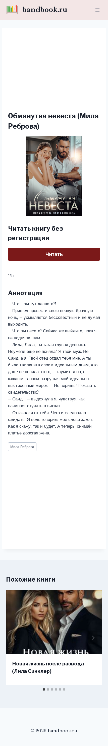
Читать (54, 254)
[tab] (44, 689)
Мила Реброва (22, 447)
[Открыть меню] (97, 10)
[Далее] (92, 637)
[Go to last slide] (15, 637)
